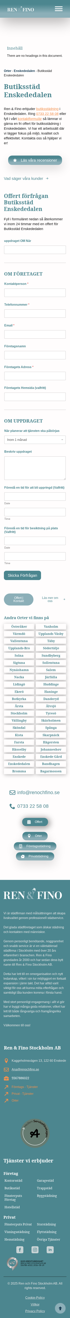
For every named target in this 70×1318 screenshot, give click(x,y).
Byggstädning (47, 1196)
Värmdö (19, 634)
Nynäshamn (19, 670)
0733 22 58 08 (47, 114)
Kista (19, 735)
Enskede (19, 757)
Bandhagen (51, 764)
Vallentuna (19, 641)
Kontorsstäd (13, 1180)
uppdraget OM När (17, 240)
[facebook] (19, 1249)
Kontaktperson (16, 283)
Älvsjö (51, 706)
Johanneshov (51, 749)
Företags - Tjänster (25, 1087)
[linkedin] (50, 1249)
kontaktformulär (30, 119)
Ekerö (19, 692)
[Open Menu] (59, 9)
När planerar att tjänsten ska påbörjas (32, 430)
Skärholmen (51, 720)
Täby (51, 641)
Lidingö (19, 684)
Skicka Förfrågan (22, 575)
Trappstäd (44, 1188)
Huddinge (51, 684)
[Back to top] (60, 1308)
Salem (51, 670)
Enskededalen (24, 71)
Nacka (19, 677)
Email (9, 325)
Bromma (19, 771)
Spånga (51, 728)
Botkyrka (19, 699)
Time (7, 518)
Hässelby (19, 749)
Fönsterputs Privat (18, 1224)
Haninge (51, 692)
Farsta (19, 742)
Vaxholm (51, 626)
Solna (19, 655)
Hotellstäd (12, 1207)
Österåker (19, 626)
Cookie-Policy (35, 1297)
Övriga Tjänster (48, 1239)
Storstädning (46, 1224)
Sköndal (19, 728)
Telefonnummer (16, 304)
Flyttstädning (47, 1232)
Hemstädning (14, 1239)
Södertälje (51, 648)
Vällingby (19, 720)
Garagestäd (45, 1180)
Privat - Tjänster (22, 1093)
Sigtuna (19, 663)
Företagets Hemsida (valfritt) (25, 387)
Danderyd (51, 699)
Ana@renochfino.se (25, 1069)
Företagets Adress (18, 367)
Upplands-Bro (19, 648)
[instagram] (35, 1249)
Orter (7, 71)
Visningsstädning (17, 1232)
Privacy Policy (35, 1311)
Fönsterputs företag (13, 1197)
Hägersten (51, 742)
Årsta (19, 706)
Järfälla (51, 677)
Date (7, 503)
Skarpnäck (51, 735)
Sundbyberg (51, 655)
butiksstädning (47, 109)
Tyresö (51, 713)
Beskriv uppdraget (18, 451)
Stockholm (19, 713)
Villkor (35, 1304)
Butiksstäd (12, 1188)
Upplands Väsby (50, 634)
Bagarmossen (51, 771)
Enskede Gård (51, 757)
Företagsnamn (15, 346)
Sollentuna (51, 663)
